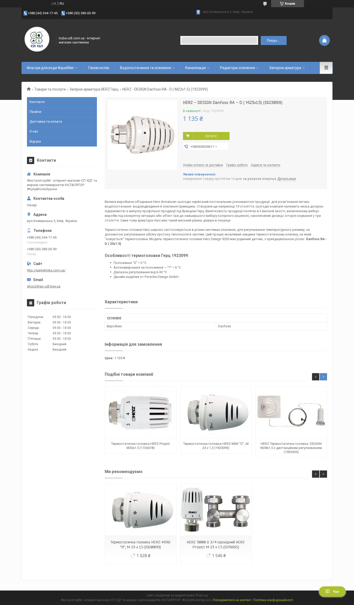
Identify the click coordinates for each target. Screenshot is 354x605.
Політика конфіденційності (273, 600)
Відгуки (35, 141)
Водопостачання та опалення (145, 68)
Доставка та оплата (46, 121)
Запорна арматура (285, 68)
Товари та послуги (50, 89)
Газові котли (98, 68)
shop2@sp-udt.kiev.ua (43, 286)
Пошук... (273, 40)
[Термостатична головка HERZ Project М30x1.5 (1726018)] (140, 412)
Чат (336, 591)
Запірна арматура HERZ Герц (94, 89)
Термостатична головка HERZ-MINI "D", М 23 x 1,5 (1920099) (216, 446)
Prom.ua (202, 595)
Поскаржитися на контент (232, 600)
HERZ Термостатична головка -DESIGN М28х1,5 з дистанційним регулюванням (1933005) (291, 448)
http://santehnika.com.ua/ (46, 270)
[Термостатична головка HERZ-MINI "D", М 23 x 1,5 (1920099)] (215, 412)
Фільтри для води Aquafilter (50, 68)
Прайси (35, 112)
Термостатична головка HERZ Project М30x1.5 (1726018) (140, 446)
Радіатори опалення (237, 68)
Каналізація (195, 68)
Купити (211, 136)
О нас (34, 131)
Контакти (37, 102)
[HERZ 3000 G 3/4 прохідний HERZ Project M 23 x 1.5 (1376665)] (215, 510)
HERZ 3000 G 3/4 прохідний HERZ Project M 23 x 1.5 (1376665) (216, 544)
